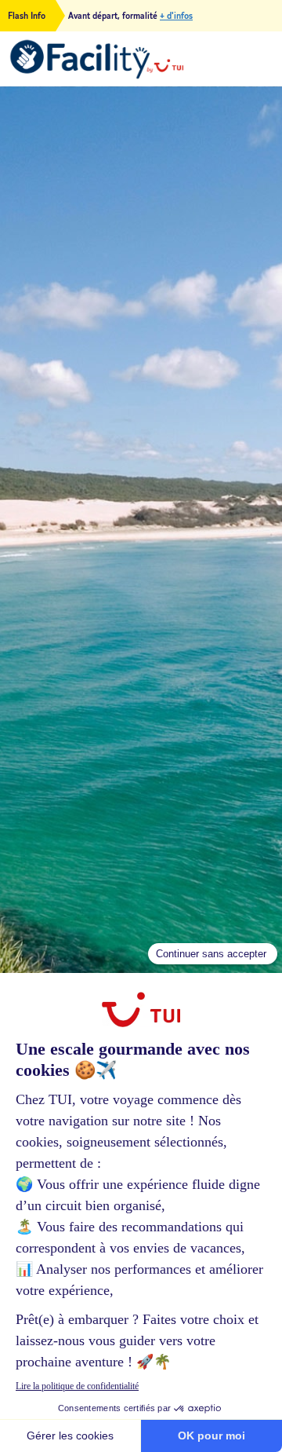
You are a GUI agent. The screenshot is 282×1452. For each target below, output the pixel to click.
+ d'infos (176, 15)
